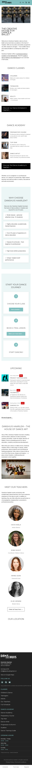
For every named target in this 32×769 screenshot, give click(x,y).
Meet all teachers (16, 609)
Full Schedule (5, 704)
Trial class (16, 767)
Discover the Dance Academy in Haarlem (15, 166)
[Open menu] (29, 2)
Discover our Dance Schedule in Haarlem (15, 109)
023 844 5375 (5, 669)
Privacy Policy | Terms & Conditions (16, 762)
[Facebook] (2, 682)
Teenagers (4, 695)
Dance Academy (6, 712)
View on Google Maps (7, 675)
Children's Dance (6, 692)
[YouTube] (9, 682)
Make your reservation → (16, 334)
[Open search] (20, 2)
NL (23, 2)
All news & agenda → (7, 417)
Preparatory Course (7, 715)
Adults (3, 698)
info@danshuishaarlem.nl (8, 671)
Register (26, 767)
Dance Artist (5, 721)
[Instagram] (6, 682)
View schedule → (16, 309)
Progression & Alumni (8, 724)
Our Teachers (5, 701)
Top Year (4, 718)
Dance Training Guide (8, 730)
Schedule (5, 767)
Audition (4, 727)
